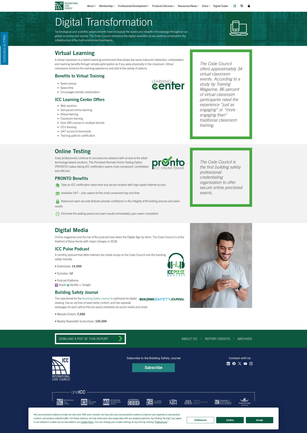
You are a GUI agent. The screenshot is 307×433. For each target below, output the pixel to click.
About (90, 6)
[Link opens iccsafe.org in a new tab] (65, 402)
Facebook (234, 363)
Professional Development (132, 6)
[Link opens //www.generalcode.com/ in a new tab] (133, 402)
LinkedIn (228, 363)
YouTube (245, 363)
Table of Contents (4, 48)
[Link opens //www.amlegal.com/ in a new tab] (244, 402)
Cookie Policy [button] (87, 422)
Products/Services (162, 6)
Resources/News (187, 6)
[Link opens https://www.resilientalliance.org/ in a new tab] (196, 402)
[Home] (68, 6)
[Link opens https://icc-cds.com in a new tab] (223, 402)
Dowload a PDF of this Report (83, 339)
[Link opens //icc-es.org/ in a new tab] (88, 402)
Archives (245, 339)
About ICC (190, 339)
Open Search (241, 6)
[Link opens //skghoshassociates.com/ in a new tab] (154, 402)
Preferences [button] (161, 422)
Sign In (248, 6)
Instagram (251, 363)
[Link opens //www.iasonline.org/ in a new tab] (111, 402)
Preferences (200, 420)
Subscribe (154, 367)
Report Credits (217, 339)
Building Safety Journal (96, 298)
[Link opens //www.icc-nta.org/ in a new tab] (173, 402)
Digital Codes (220, 6)
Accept (259, 420)
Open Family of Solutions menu (234, 6)
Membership (106, 6)
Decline (230, 420)
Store (205, 6)
